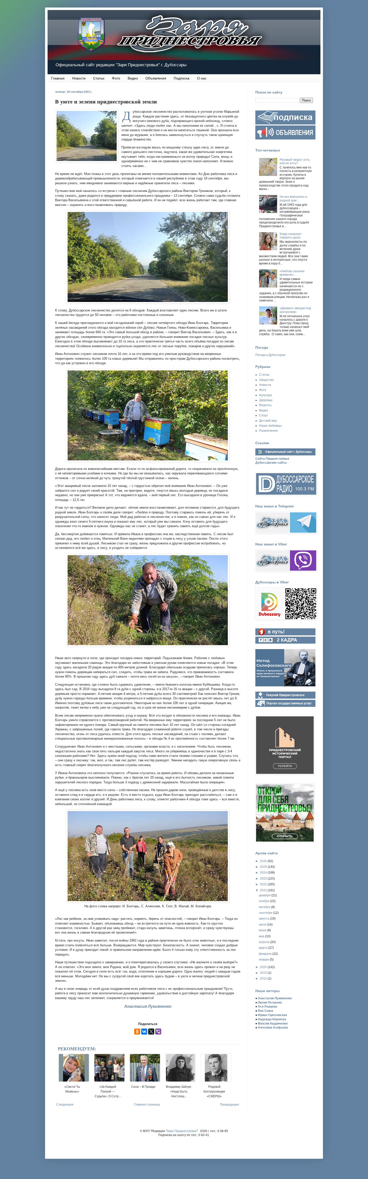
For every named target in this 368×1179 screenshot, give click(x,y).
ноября (264, 901)
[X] (151, 1032)
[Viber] (158, 1032)
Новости (79, 78)
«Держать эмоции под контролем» (295, 309)
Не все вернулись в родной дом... (293, 198)
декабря (265, 895)
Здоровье (266, 400)
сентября (266, 913)
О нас (202, 78)
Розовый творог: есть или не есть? (295, 161)
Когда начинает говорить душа (291, 235)
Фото (116, 78)
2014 (264, 978)
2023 (264, 878)
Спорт (263, 415)
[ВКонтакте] (144, 1032)
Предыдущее (229, 1104)
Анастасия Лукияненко (147, 1006)
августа (264, 918)
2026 (264, 861)
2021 (264, 890)
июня (263, 930)
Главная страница (147, 1104)
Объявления (155, 78)
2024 (264, 872)
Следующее (65, 1104)
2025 (264, 867)
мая (262, 936)
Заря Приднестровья (182, 1131)
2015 (264, 973)
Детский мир (268, 420)
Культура (265, 395)
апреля (264, 942)
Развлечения (268, 430)
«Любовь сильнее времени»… (292, 272)
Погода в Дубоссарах (270, 355)
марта (263, 948)
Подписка (182, 78)
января (264, 959)
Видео (133, 78)
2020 (264, 967)
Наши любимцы (270, 425)
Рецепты (265, 405)
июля (263, 924)
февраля (265, 954)
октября (265, 907)
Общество (266, 380)
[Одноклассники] (137, 1032)
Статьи (98, 78)
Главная (58, 78)
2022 (264, 884)
